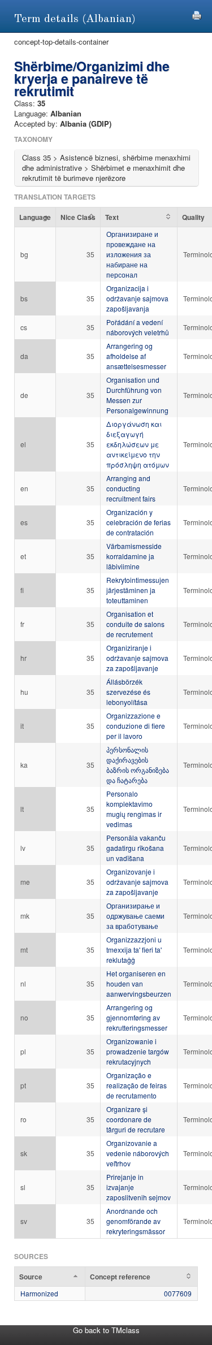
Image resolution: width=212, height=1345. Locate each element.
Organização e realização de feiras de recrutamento (136, 1085)
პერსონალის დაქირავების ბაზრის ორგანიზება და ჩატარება (137, 765)
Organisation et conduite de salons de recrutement (135, 624)
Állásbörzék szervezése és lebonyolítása (128, 692)
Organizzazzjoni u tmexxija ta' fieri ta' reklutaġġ (134, 950)
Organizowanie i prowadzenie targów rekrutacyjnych (137, 1051)
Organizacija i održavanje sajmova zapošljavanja (137, 298)
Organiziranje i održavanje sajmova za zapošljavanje (137, 658)
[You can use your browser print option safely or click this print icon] (196, 13)
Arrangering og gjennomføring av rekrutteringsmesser (136, 1017)
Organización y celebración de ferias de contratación (138, 522)
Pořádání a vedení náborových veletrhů (137, 327)
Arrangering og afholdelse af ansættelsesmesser (136, 356)
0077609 (178, 1293)
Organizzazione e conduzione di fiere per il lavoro (135, 726)
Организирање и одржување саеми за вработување (135, 916)
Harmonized (39, 1293)
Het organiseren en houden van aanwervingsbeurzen (138, 983)
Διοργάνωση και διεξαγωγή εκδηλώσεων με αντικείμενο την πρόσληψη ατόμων (137, 444)
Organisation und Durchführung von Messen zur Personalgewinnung (137, 395)
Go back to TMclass (106, 1330)
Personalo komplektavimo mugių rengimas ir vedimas (134, 809)
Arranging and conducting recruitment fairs (130, 488)
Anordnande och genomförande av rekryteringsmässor (135, 1221)
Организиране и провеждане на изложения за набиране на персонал (132, 254)
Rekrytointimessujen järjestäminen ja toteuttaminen (137, 590)
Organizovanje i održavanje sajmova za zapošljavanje (137, 882)
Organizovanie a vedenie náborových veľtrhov (137, 1153)
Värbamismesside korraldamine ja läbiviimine (134, 556)
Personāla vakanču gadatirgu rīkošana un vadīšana (136, 848)
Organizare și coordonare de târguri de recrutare (135, 1119)
